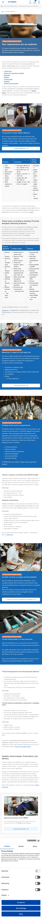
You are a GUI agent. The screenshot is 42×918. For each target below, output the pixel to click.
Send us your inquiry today (23, 746)
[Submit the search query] (2, 6)
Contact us (5, 310)
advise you (10, 534)
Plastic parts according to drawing (14, 73)
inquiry (31, 212)
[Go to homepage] (12, 2)
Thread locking (8, 79)
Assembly (7, 81)
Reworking (7, 75)
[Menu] (3, 2)
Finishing (6, 77)
